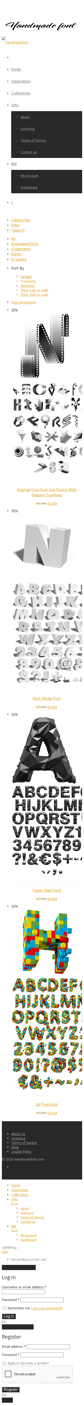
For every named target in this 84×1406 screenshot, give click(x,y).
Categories (20, 220)
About (25, 117)
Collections (20, 93)
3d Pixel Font (47, 1104)
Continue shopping (19, 1267)
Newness (28, 285)
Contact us (29, 152)
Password (11, 1299)
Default (26, 276)
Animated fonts (25, 243)
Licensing (28, 128)
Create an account (18, 1326)
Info (14, 105)
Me (14, 163)
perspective (23, 302)
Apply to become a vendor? (28, 1363)
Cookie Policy (21, 1151)
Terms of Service (33, 140)
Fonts (16, 69)
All (13, 238)
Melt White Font (47, 698)
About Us (18, 1134)
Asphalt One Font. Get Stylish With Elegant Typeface (47, 492)
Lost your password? (47, 1308)
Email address (14, 1346)
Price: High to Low (34, 294)
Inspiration (21, 81)
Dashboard (29, 187)
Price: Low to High (34, 290)
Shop (15, 1147)
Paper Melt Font (47, 890)
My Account (29, 175)
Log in (9, 1316)
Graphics (19, 259)
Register (11, 1389)
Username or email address (24, 1287)
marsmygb (30, 484)
